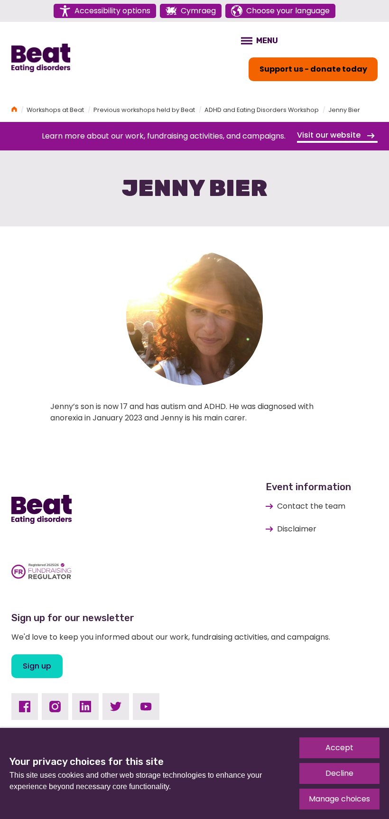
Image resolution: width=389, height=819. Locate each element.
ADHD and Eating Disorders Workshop (261, 110)
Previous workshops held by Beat (144, 110)
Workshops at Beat (55, 110)
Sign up (37, 666)
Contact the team (311, 506)
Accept (339, 747)
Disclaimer (296, 528)
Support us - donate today (313, 69)
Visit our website (329, 135)
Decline (339, 773)
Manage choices (339, 798)
